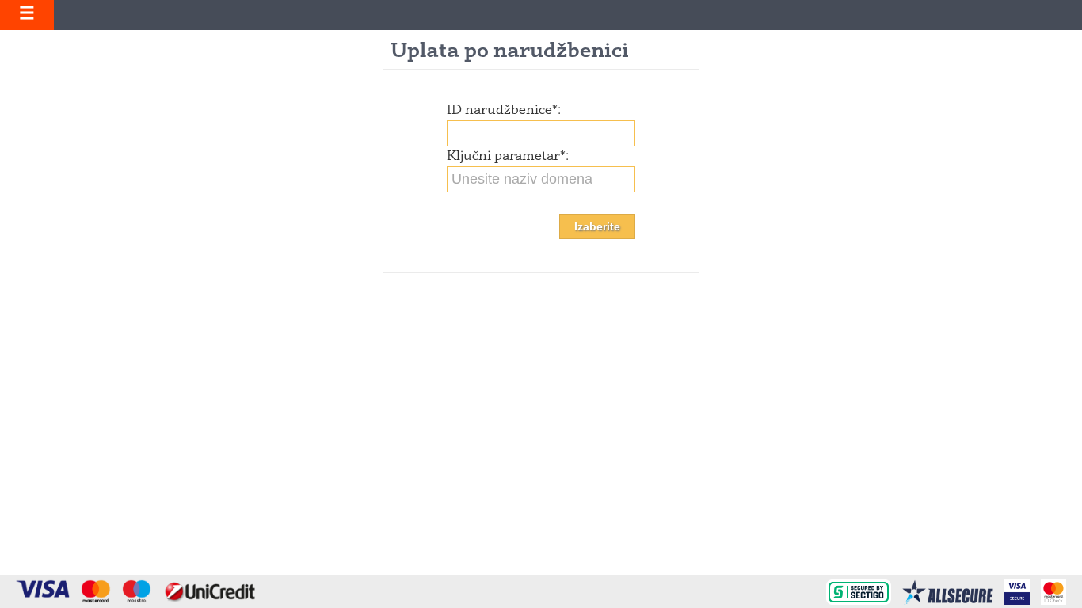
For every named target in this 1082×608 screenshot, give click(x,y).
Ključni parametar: (508, 156)
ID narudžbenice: (504, 110)
